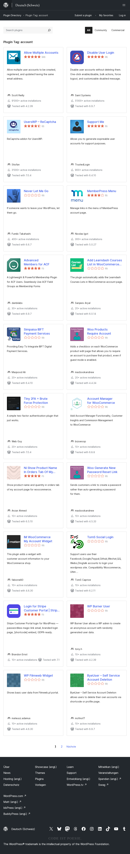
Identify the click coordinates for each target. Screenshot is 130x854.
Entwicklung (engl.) (78, 779)
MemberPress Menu (101, 191)
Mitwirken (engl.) (108, 767)
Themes (40, 772)
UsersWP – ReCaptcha (40, 122)
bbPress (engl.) (14, 807)
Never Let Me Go (36, 191)
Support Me (95, 122)
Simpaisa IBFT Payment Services (37, 331)
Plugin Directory (12, 15)
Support (72, 772)
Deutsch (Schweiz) (23, 829)
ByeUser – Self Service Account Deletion (103, 677)
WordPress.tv (77, 784)
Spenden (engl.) (109, 779)
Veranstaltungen (108, 772)
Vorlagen (40, 784)
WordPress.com (14, 796)
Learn (70, 767)
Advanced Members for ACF (36, 262)
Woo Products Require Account (99, 331)
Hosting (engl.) (12, 779)
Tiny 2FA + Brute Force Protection (36, 400)
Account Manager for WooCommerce (101, 400)
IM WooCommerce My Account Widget (38, 539)
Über (6, 767)
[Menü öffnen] (124, 5)
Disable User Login (100, 52)
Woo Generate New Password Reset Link (102, 470)
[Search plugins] (49, 30)
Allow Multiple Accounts (41, 52)
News (6, 772)
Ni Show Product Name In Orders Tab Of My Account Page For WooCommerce (40, 470)
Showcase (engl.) (46, 767)
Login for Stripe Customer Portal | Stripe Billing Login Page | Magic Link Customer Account (41, 608)
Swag (103, 784)
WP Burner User (98, 606)
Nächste (71, 746)
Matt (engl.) (12, 802)
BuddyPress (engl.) (16, 814)
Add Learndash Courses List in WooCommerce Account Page (104, 262)
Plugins (39, 779)
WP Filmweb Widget (38, 675)
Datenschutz (11, 784)
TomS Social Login (100, 537)
